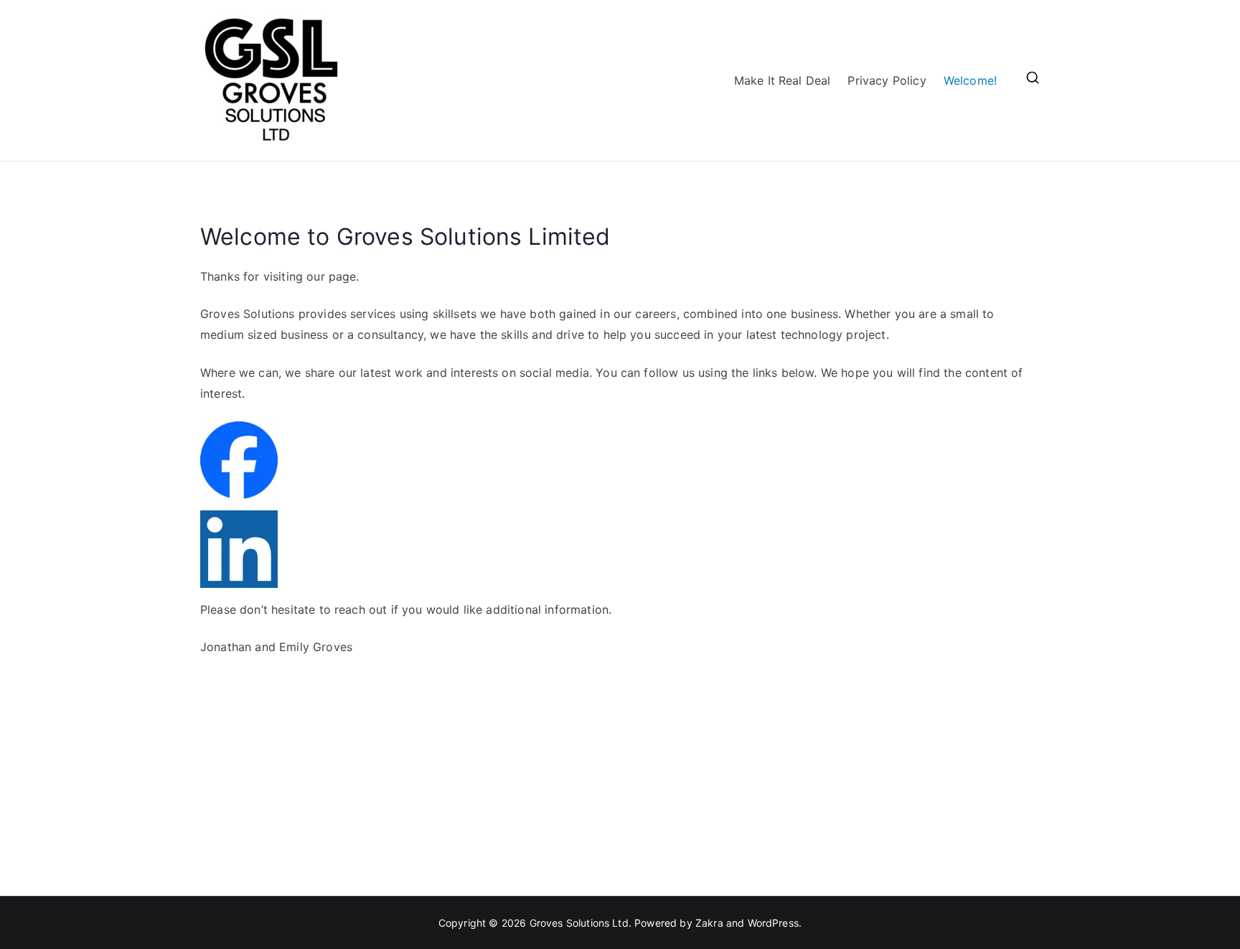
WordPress (773, 923)
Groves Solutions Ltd (579, 923)
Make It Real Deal (782, 80)
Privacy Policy (886, 80)
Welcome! (970, 80)
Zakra (709, 923)
